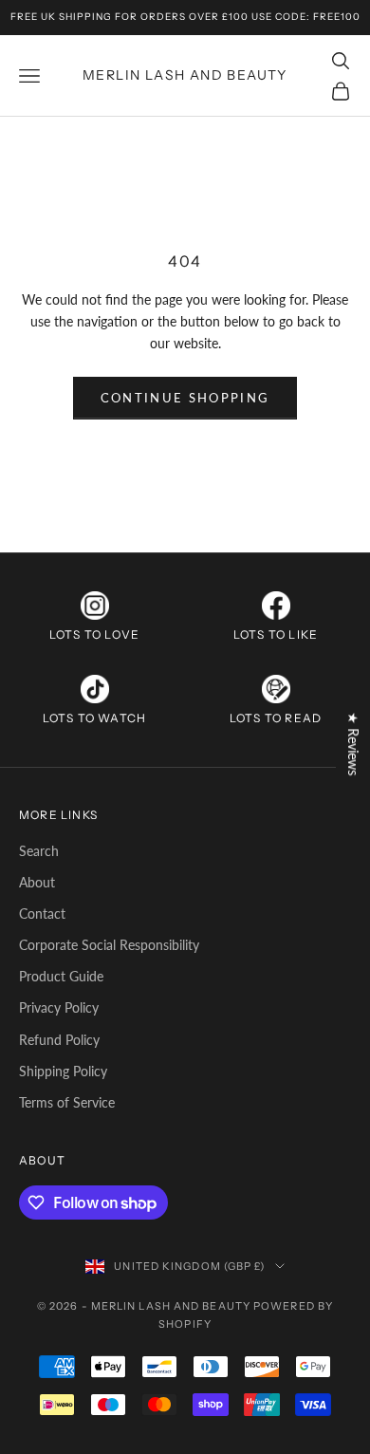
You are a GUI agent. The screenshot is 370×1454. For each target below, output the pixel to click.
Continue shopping (185, 397)
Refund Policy (59, 1040)
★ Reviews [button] (353, 743)
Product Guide (61, 976)
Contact (42, 913)
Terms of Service (67, 1102)
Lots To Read (276, 718)
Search (39, 851)
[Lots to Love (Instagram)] (95, 605)
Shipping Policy (63, 1071)
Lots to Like (275, 634)
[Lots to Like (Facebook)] (276, 605)
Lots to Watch (95, 718)
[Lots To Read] (276, 689)
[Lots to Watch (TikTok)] (95, 689)
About (37, 882)
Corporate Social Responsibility (109, 945)
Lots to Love (94, 634)
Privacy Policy (59, 1007)
